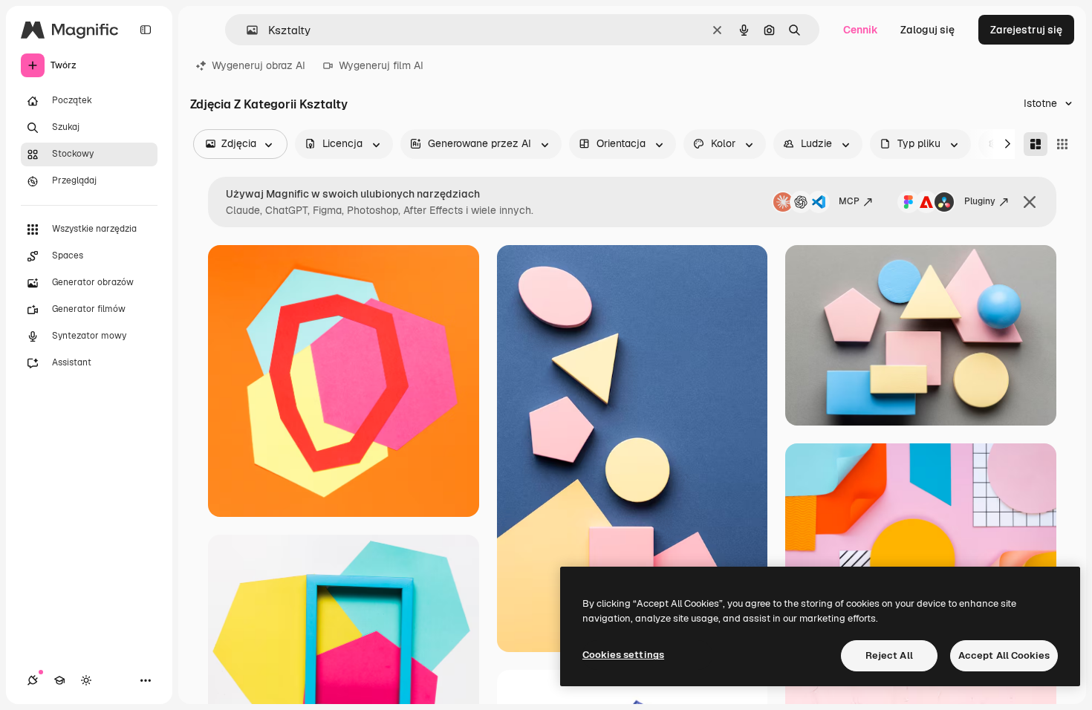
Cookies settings (623, 654)
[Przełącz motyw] (86, 680)
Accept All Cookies (1004, 655)
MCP (849, 201)
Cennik (860, 29)
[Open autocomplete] (246, 30)
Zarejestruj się (1026, 29)
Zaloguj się (927, 29)
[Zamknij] (1030, 202)
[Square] (1062, 144)
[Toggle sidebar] (145, 30)
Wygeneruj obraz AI (258, 65)
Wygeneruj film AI (381, 65)
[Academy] (59, 680)
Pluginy (979, 201)
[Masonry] (1035, 144)
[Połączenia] (33, 680)
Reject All (889, 655)
